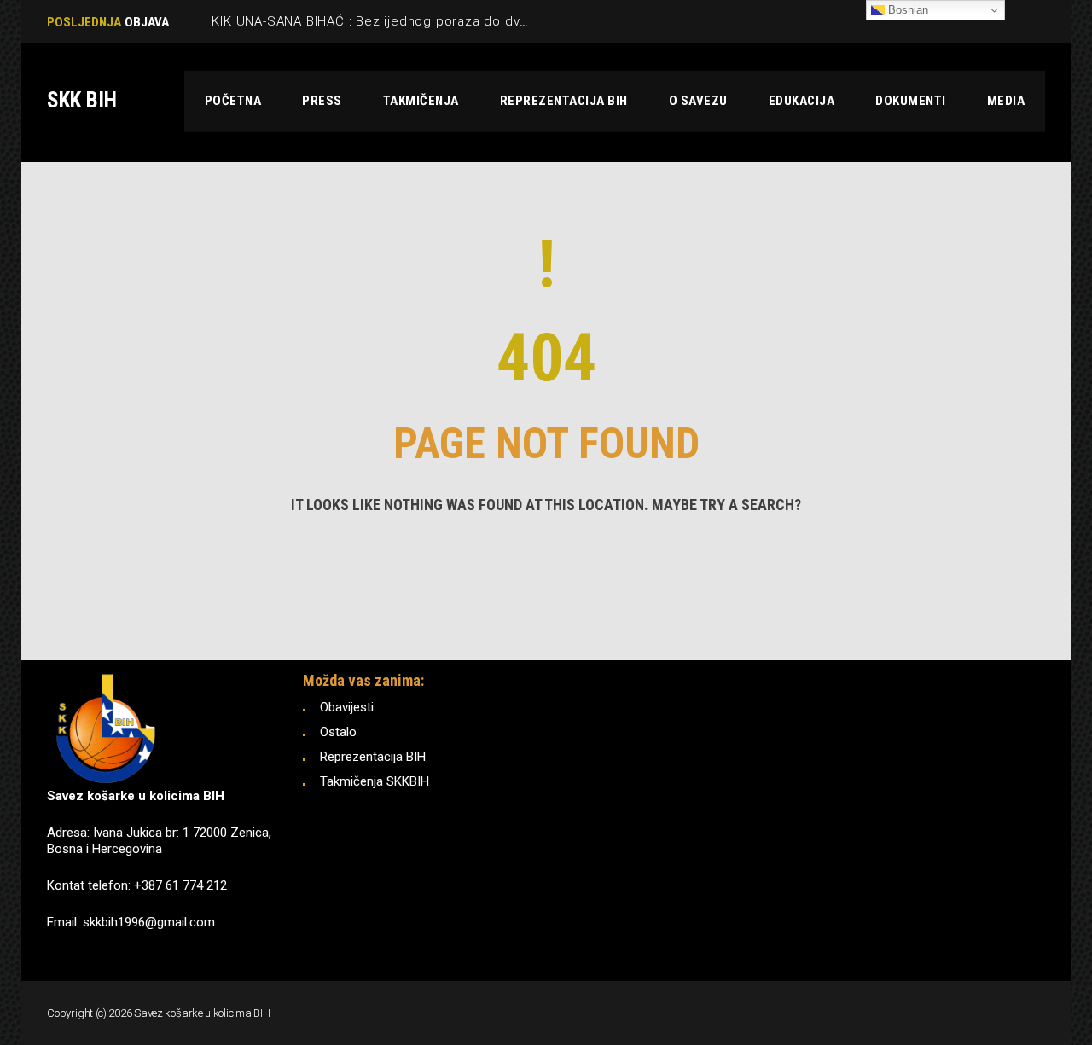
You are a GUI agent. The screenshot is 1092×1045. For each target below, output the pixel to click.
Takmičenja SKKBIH (374, 781)
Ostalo (338, 732)
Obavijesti (347, 707)
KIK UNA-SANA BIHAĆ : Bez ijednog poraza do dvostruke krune (409, 21)
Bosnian (906, 9)
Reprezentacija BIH (373, 756)
